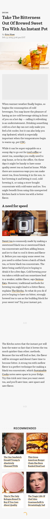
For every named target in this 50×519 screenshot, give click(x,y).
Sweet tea (7, 241)
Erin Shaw (10, 34)
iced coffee (33, 152)
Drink (5, 12)
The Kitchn (18, 290)
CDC (22, 142)
